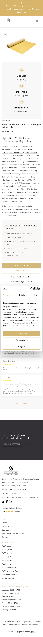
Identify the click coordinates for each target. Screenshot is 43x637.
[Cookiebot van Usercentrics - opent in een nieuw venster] (30, 288)
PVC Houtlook (8, 560)
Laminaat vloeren (9, 575)
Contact (5, 537)
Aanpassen (20, 340)
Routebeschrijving (21, 112)
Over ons (5, 530)
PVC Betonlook (8, 564)
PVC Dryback (7, 549)
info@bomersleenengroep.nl (14, 489)
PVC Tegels (6, 557)
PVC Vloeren (7, 546)
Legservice (6, 526)
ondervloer (26, 183)
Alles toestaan (21, 333)
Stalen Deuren (8, 578)
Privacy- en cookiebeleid (31, 625)
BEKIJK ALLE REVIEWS (21, 403)
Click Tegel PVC (31, 152)
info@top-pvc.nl (21, 96)
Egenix (32, 632)
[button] (37, 21)
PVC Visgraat (7, 553)
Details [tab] (22, 295)
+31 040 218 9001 (9, 493)
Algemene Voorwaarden (32, 622)
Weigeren (21, 347)
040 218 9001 (21, 80)
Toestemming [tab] (8, 295)
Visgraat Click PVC (15, 152)
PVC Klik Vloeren (9, 567)
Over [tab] (35, 295)
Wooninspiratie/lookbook (13, 533)
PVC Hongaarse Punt (10, 571)
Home (4, 523)
